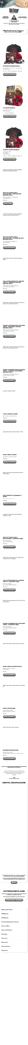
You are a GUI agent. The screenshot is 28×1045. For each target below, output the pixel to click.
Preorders (4, 938)
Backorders (4, 942)
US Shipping (4, 913)
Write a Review (5, 946)
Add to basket (9, 247)
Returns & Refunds (6, 930)
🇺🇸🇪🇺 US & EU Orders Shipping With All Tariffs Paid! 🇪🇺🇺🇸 (13, 31)
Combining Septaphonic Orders (10, 921)
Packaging (4, 934)
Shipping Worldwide (7, 909)
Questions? (4, 950)
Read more (8, 203)
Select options (9, 74)
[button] (2, 2)
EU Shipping (4, 917)
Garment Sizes (5, 926)
